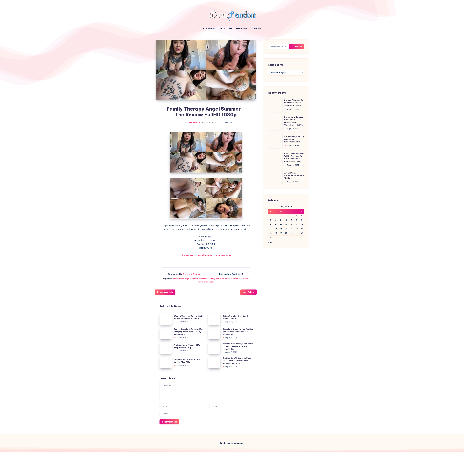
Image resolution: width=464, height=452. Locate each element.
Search (298, 46)
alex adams (178, 278)
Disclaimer (241, 28)
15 (296, 224)
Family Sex (204, 278)
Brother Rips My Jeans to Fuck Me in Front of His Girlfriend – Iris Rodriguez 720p (237, 361)
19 (281, 229)
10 (270, 224)
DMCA (222, 28)
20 (286, 229)
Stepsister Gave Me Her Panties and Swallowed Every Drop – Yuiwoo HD (238, 332)
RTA (230, 28)
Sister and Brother (191, 274)
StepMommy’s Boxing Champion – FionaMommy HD (294, 139)
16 (302, 224)
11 (275, 224)
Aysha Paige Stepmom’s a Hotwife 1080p (294, 175)
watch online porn (206, 282)
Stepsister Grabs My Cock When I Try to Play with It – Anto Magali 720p (238, 346)
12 (281, 224)
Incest (228, 278)
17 (271, 229)
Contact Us (209, 28)
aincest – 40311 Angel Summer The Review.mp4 (206, 255)
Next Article (248, 292)
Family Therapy (217, 278)
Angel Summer (191, 278)
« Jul (270, 242)
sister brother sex (239, 278)
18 (276, 229)
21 (291, 229)
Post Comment (169, 422)
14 (291, 224)
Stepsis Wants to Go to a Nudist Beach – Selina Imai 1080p (293, 103)
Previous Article (165, 292)
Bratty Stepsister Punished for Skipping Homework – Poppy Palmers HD (188, 332)
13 (286, 224)
